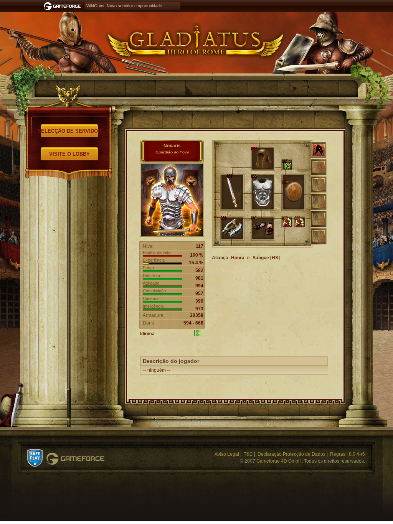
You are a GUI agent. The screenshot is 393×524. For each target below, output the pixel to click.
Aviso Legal (227, 454)
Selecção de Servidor (69, 131)
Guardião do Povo (172, 152)
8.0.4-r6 (357, 454)
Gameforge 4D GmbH (279, 461)
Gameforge (75, 459)
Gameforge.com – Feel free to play (63, 6)
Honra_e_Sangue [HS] (255, 257)
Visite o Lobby (69, 154)
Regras (337, 454)
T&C (248, 454)
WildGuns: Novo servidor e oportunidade (124, 5)
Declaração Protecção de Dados (291, 454)
